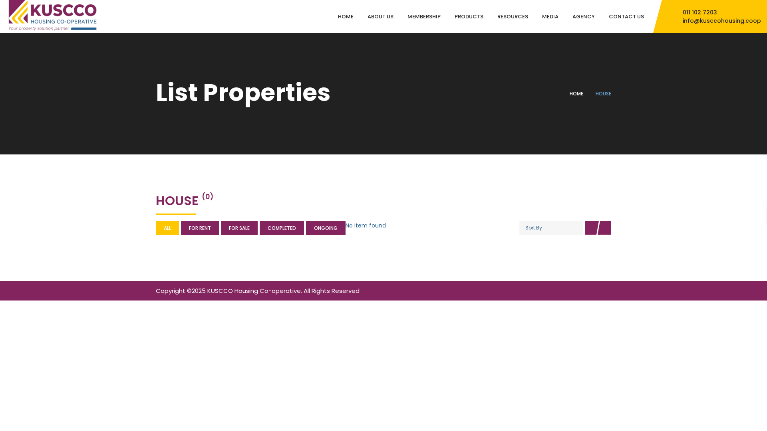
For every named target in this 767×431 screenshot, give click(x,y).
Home (576, 93)
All (167, 228)
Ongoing (326, 228)
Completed (282, 228)
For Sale (239, 228)
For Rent (200, 228)
